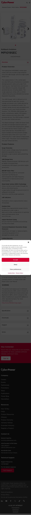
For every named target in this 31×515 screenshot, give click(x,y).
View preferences (15, 269)
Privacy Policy (19, 273)
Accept (15, 260)
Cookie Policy (11, 273)
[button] (28, 242)
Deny (15, 264)
